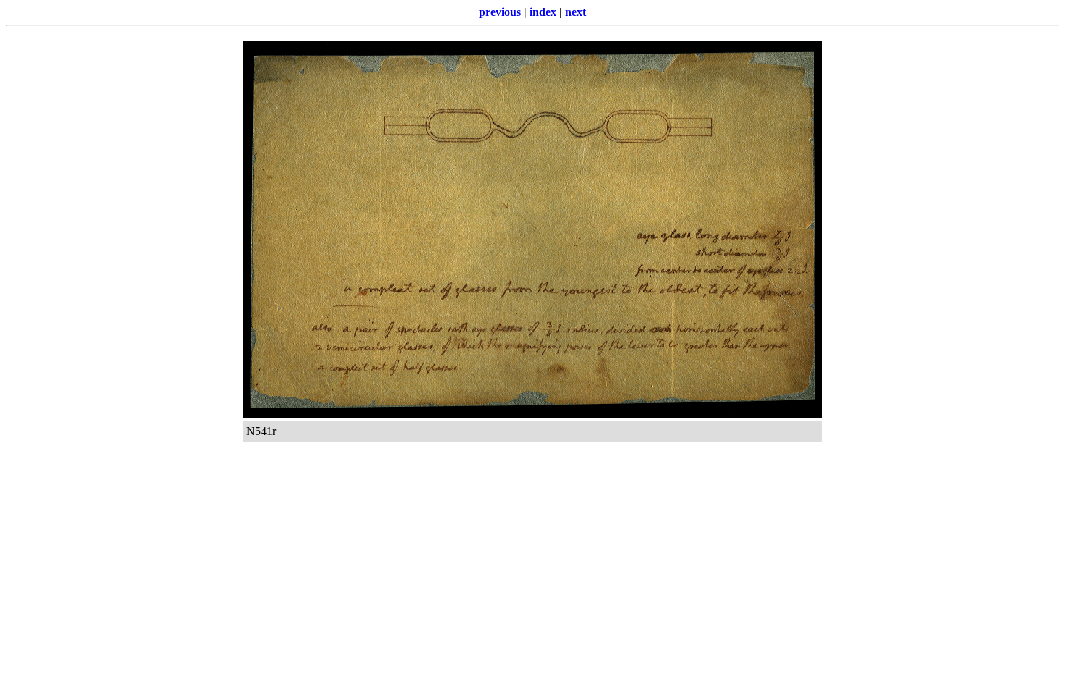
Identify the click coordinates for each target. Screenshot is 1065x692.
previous (500, 12)
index (543, 12)
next (575, 12)
